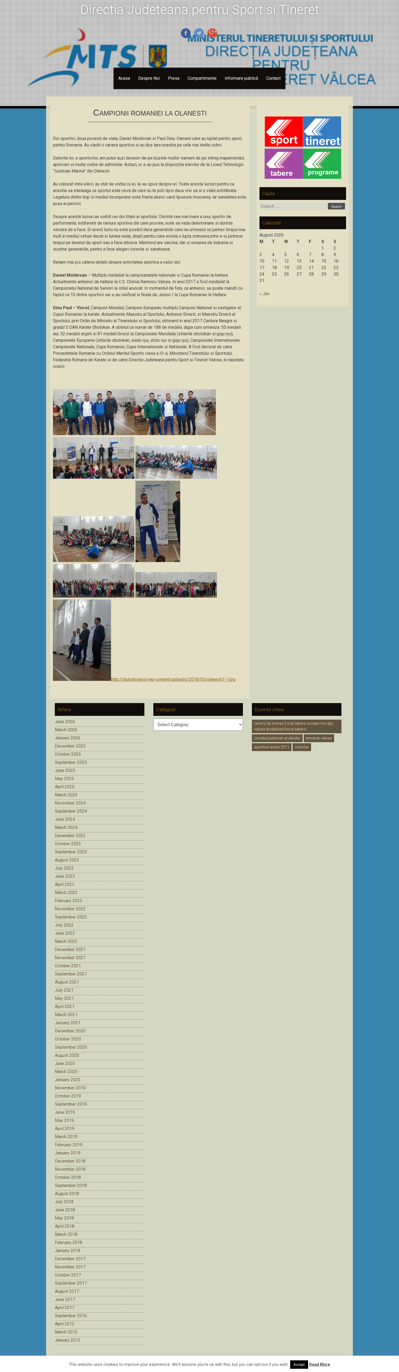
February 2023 (68, 900)
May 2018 (64, 1218)
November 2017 (70, 1266)
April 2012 (64, 1323)
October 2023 (68, 843)
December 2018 (70, 1161)
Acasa (124, 78)
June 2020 (65, 1063)
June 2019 (65, 1112)
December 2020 (70, 1030)
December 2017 (70, 1258)
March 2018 (66, 1234)
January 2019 (67, 1153)
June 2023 (65, 876)
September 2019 (71, 1104)
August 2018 (67, 1193)
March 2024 (66, 827)
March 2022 (66, 941)
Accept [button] (299, 1365)
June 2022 (65, 933)
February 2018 (68, 1242)
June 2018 (65, 1210)
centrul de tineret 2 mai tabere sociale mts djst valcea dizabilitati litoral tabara (293, 726)
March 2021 (66, 1014)
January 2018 (67, 1250)
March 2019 (66, 1136)
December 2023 (70, 835)
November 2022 (70, 908)
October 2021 (68, 965)
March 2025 (66, 794)
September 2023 (71, 851)
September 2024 (71, 811)
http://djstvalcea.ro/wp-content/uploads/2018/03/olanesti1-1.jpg (173, 679)
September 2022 (71, 917)
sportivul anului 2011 (271, 747)
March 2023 (66, 892)
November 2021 (70, 957)
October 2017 (68, 1275)
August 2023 (67, 860)
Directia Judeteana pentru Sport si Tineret (199, 9)
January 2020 (67, 1079)
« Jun (264, 293)
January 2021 (67, 1022)
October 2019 (68, 1096)
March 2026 (66, 729)
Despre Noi (149, 78)
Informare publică (241, 78)
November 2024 (70, 803)
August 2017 (67, 1291)
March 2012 (66, 1332)
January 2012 (67, 1340)
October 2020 (68, 1039)
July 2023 (64, 868)
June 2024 (65, 819)
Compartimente (202, 78)
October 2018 (68, 1177)
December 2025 (70, 746)
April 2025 (64, 786)
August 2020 (67, 1055)
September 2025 (71, 762)
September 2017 (71, 1283)
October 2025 (68, 754)
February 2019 (68, 1144)
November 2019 (70, 1087)
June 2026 (65, 721)
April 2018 (64, 1226)
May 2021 (64, 998)
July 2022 (64, 925)
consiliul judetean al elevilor (277, 738)
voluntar (302, 747)
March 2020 (66, 1071)
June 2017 (65, 1299)
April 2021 (64, 1006)
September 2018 (71, 1185)
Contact (273, 78)
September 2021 (71, 974)
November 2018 (70, 1169)
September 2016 (71, 1315)
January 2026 (67, 738)
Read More (319, 1364)
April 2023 (64, 884)
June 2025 (65, 770)
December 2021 (70, 949)
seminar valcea (319, 738)
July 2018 (64, 1201)
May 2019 (64, 1120)
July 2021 (64, 990)
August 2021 (67, 982)
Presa (173, 78)
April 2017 (64, 1307)
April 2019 (64, 1128)
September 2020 (71, 1047)
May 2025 (64, 778)
